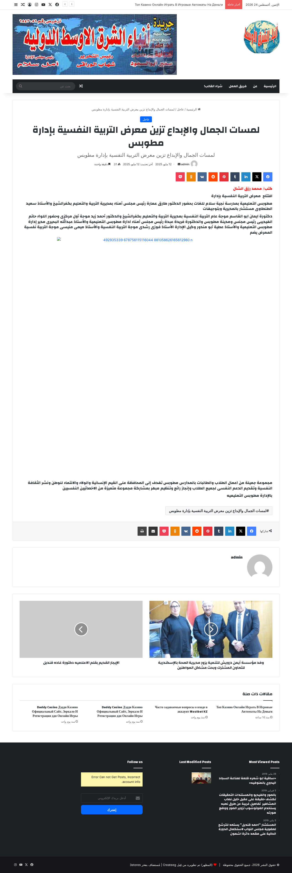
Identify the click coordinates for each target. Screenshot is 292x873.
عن (255, 86)
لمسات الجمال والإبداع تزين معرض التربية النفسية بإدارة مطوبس (217, 510)
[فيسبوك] (267, 176)
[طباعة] (142, 531)
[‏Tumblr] (235, 176)
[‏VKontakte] (202, 176)
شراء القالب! (213, 86)
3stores (135, 865)
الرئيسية (270, 86)
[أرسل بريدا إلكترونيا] (179, 164)
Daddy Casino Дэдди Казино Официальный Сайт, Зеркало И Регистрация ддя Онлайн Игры (120, 711)
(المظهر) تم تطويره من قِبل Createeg (188, 865)
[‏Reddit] (213, 176)
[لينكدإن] (245, 176)
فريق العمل (238, 86)
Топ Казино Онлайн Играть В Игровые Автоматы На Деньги (179, 4)
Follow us (135, 762)
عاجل (180, 109)
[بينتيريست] (224, 176)
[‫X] (256, 176)
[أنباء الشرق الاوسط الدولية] (261, 37)
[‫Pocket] (180, 176)
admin (185, 164)
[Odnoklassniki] (191, 176)
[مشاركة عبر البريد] (153, 531)
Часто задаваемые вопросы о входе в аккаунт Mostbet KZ (181, 709)
